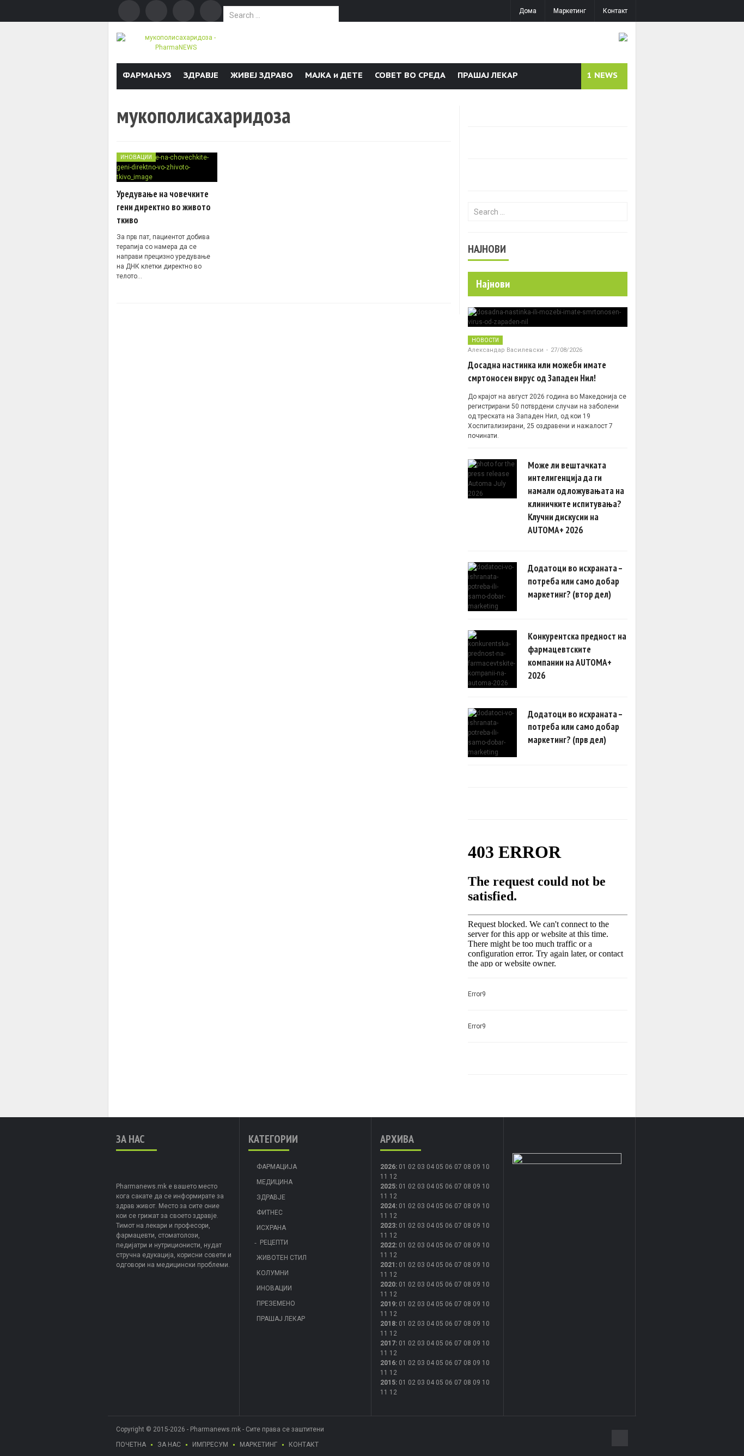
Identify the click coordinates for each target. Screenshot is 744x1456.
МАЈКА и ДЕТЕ (334, 75)
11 (384, 1196)
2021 (387, 1265)
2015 (387, 1382)
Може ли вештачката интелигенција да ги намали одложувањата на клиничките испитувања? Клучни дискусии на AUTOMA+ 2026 (576, 497)
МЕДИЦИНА (274, 1182)
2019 (387, 1304)
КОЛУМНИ (273, 1273)
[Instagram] (211, 11)
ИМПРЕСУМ (210, 1444)
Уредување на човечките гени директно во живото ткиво (164, 207)
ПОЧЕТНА (131, 1444)
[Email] (183, 11)
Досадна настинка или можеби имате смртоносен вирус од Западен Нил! (537, 371)
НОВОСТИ (485, 340)
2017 (387, 1343)
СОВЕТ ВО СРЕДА (410, 75)
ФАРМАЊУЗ (147, 75)
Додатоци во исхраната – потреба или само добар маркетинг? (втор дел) (575, 581)
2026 (387, 1167)
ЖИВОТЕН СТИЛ (282, 1258)
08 (467, 1167)
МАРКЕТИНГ (258, 1444)
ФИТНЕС (270, 1212)
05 (439, 1167)
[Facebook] (129, 11)
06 (449, 1167)
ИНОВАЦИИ (136, 157)
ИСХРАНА (271, 1228)
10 (486, 1186)
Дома (527, 11)
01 (402, 1167)
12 (393, 1196)
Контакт (615, 11)
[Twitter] (156, 11)
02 (412, 1167)
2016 (387, 1363)
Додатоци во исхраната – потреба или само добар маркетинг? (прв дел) (575, 727)
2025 (387, 1186)
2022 (387, 1245)
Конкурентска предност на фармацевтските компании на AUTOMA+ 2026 (577, 655)
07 (458, 1167)
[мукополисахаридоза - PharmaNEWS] (176, 42)
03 (421, 1167)
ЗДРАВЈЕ (201, 75)
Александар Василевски (506, 350)
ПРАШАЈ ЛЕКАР (488, 75)
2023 (387, 1225)
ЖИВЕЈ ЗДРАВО (261, 75)
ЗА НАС (169, 1444)
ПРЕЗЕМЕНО (276, 1303)
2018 (387, 1323)
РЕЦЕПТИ (274, 1242)
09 (476, 1186)
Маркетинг (569, 11)
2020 (387, 1284)
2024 (387, 1206)
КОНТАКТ (304, 1444)
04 (430, 1167)
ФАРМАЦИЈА (277, 1167)
